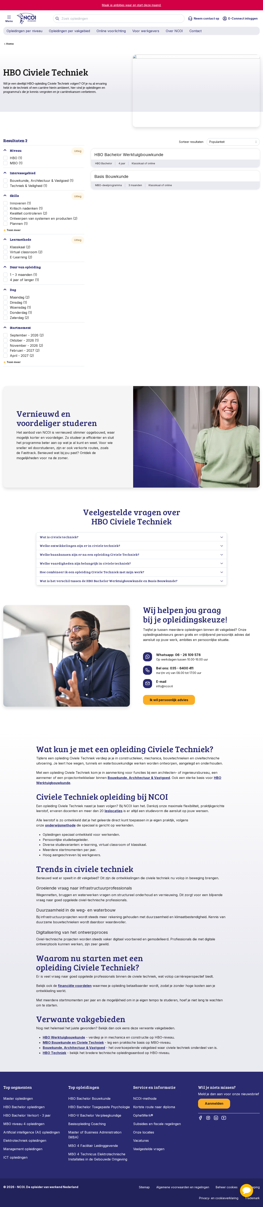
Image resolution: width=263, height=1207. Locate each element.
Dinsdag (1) (18, 302)
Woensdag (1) (20, 307)
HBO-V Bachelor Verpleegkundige (94, 1115)
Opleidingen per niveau (24, 31)
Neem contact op (206, 18)
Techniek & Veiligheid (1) (28, 186)
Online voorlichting (111, 31)
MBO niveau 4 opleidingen (23, 1124)
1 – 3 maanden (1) (23, 275)
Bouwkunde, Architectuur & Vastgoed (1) (42, 181)
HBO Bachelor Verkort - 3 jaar (27, 1115)
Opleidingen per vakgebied (69, 31)
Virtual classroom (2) (26, 252)
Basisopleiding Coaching (87, 1124)
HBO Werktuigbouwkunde (64, 1037)
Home (10, 43)
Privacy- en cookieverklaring (218, 1198)
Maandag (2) (20, 297)
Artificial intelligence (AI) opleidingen (31, 1132)
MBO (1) (16, 163)
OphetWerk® (143, 1115)
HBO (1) (16, 158)
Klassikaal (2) (20, 247)
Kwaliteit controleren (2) (28, 213)
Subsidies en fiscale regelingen (157, 1124)
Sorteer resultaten (191, 142)
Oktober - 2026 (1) (24, 340)
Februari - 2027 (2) (25, 350)
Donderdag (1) (21, 313)
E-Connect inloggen (243, 18)
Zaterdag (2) (19, 318)
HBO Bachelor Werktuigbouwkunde (128, 154)
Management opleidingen (22, 1149)
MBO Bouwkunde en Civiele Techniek (73, 1042)
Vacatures (141, 1140)
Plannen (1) (19, 224)
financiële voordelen (75, 986)
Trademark (252, 1198)
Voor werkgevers (145, 31)
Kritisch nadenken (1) (26, 208)
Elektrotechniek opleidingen (24, 1140)
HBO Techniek (54, 1053)
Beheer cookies (227, 1187)
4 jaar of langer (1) (24, 280)
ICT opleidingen (15, 1157)
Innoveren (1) (20, 203)
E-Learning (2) (21, 257)
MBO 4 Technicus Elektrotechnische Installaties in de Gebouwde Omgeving (98, 1156)
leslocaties (113, 811)
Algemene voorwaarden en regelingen (182, 1187)
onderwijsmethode (60, 825)
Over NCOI (174, 31)
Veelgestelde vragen (148, 1149)
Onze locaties (143, 1132)
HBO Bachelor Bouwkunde (89, 1098)
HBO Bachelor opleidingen (24, 1107)
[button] (246, 1190)
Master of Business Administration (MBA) (94, 1134)
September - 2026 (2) (27, 335)
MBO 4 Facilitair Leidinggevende (93, 1146)
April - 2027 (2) (22, 356)
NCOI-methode (145, 1098)
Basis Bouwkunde (111, 176)
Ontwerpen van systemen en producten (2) (43, 218)
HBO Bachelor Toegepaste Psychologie (99, 1107)
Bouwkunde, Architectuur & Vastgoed (139, 778)
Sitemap (144, 1187)
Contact (195, 31)
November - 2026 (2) (26, 345)
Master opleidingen (18, 1098)
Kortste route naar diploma (154, 1107)
